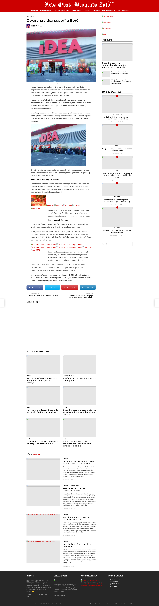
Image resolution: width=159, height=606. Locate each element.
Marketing (123, 603)
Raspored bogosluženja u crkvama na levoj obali (117, 150)
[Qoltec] (104, 34)
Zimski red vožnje (115, 585)
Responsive (65, 603)
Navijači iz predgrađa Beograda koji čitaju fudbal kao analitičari (42, 411)
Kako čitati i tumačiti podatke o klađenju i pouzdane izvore (42, 442)
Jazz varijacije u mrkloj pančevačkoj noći (74, 489)
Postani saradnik (115, 580)
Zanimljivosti (76, 10)
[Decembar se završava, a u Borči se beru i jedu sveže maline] (43, 469)
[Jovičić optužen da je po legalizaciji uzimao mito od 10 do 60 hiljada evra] (117, 162)
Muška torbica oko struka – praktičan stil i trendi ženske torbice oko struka (77, 443)
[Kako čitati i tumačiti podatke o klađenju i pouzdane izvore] (43, 427)
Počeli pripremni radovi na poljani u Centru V (76, 518)
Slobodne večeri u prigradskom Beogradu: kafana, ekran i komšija (42, 380)
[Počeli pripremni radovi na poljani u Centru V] (43, 525)
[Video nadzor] (106, 22)
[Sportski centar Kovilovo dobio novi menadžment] (117, 217)
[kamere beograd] (107, 16)
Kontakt (130, 603)
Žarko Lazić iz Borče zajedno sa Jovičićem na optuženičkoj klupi (117, 201)
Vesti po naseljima (61, 10)
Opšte (29, 375)
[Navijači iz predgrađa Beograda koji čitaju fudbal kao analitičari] (43, 395)
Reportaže (75, 485)
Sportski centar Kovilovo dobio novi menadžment (117, 232)
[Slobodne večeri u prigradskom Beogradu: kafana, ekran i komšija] (43, 364)
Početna (34, 10)
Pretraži (130, 244)
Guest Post (115, 603)
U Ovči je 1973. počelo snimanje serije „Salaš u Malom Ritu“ (117, 118)
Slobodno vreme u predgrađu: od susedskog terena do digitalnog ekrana (79, 412)
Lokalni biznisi (123, 10)
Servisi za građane (92, 10)
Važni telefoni (114, 586)
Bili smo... (38, 454)
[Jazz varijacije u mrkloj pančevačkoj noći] (43, 495)
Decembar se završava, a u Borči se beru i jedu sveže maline (79, 462)
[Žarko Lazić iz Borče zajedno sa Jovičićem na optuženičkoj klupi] (117, 189)
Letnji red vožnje (115, 583)
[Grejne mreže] (106, 28)
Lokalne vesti (45, 10)
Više (82, 476)
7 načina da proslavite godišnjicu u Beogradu (79, 379)
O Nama (91, 603)
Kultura (119, 114)
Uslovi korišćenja (106, 603)
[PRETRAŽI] (134, 10)
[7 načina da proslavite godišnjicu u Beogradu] (79, 364)
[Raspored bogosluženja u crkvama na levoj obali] (117, 134)
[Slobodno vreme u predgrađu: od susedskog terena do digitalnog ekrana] (79, 395)
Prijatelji (97, 603)
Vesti (117, 146)
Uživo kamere (114, 581)
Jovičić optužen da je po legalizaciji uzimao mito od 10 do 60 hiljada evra (117, 175)
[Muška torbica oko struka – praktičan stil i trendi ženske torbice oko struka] (79, 427)
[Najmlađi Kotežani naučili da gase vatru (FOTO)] (43, 552)
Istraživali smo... (69, 375)
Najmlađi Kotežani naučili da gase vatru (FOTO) (77, 545)
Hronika (117, 196)
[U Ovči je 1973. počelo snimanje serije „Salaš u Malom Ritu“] (117, 104)
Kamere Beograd (108, 10)
